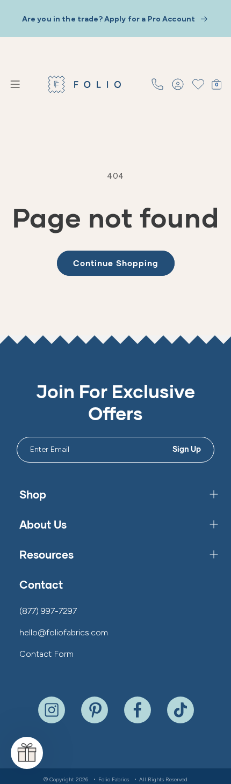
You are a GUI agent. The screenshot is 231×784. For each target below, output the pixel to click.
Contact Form (46, 654)
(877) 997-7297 (48, 611)
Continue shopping (115, 263)
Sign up (186, 448)
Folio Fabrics (113, 779)
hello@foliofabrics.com (63, 632)
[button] (15, 84)
